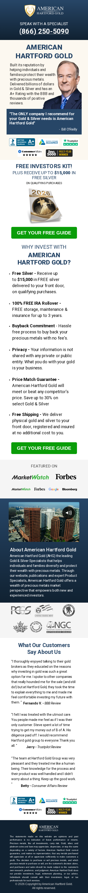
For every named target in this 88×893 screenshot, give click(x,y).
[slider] (43, 538)
